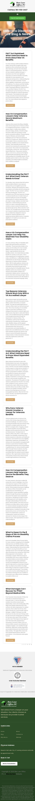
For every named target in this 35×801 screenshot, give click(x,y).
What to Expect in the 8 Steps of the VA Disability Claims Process (17, 534)
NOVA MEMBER (17, 667)
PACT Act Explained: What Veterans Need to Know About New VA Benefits (17, 56)
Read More (10, 105)
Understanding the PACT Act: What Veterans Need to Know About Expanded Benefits (17, 354)
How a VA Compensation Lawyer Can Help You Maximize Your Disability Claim (17, 235)
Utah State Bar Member (17, 681)
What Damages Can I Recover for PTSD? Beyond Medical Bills (16, 591)
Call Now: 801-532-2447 (17, 10)
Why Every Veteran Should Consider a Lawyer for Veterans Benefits (15, 411)
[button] (17, 14)
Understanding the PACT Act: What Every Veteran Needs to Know (17, 176)
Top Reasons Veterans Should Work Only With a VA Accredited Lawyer (17, 293)
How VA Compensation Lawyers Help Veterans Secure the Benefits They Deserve (17, 473)
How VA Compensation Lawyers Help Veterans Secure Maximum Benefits (16, 117)
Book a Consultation (9, 763)
